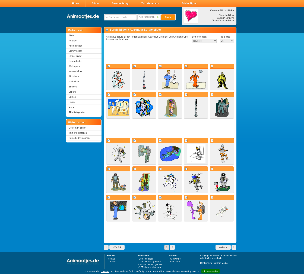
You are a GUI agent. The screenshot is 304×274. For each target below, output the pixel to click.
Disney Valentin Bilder (223, 20)
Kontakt (111, 259)
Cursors (73, 97)
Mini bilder (74, 81)
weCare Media (221, 263)
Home (75, 3)
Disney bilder (75, 51)
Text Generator (150, 3)
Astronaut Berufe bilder (145, 29)
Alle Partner (175, 259)
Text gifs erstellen (78, 133)
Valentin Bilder (226, 15)
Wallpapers (74, 66)
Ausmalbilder (75, 45)
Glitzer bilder (75, 56)
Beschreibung (120, 3)
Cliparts (72, 91)
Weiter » (223, 247)
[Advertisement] (170, 54)
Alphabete (74, 76)
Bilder (95, 3)
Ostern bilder (75, 61)
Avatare (73, 40)
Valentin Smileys (225, 18)
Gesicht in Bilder (77, 127)
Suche (168, 17)
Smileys (73, 86)
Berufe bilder (118, 29)
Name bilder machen (79, 138)
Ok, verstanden (210, 271)
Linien (72, 102)
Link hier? (175, 261)
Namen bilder (75, 71)
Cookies (112, 261)
